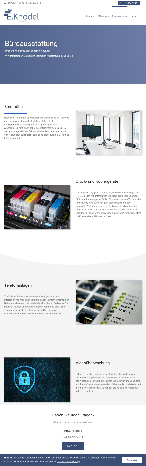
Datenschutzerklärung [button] (68, 461)
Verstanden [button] (131, 460)
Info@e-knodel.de (34, 3)
